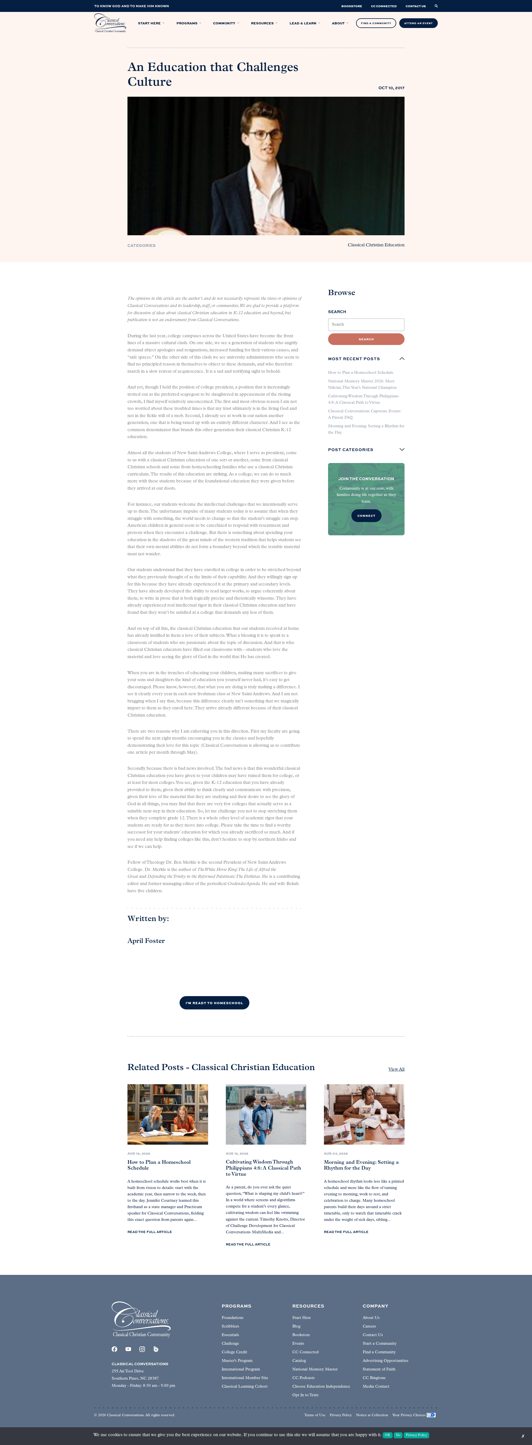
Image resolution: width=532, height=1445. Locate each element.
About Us (371, 1318)
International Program (241, 1369)
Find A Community (376, 23)
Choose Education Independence (321, 1387)
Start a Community (380, 1344)
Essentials (230, 1335)
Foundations (233, 1318)
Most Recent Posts (354, 358)
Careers (369, 1326)
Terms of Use (314, 1415)
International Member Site (245, 1378)
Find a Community (379, 1352)
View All (396, 1069)
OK (387, 1435)
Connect (366, 515)
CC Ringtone (374, 1378)
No (398, 1435)
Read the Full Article (149, 1232)
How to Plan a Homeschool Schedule (360, 373)
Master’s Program (237, 1361)
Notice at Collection (372, 1415)
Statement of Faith (379, 1369)
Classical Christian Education (376, 245)
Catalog (299, 1361)
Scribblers (230, 1326)
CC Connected (305, 1352)
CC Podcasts (303, 1378)
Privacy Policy (341, 1415)
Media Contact (376, 1387)
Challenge (230, 1344)
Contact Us (373, 1335)
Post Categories (351, 449)
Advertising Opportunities (385, 1361)
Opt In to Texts (305, 1395)
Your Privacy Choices (409, 1415)
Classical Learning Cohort (245, 1387)
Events (298, 1344)
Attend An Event (418, 23)
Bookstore (301, 1335)
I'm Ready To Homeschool (214, 1002)
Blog (296, 1326)
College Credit (234, 1352)
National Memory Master (314, 1369)
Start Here (301, 1318)
